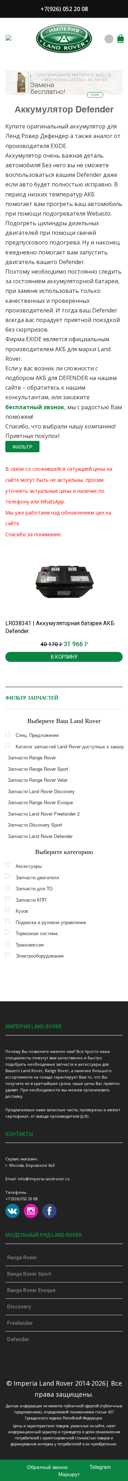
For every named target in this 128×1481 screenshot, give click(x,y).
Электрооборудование (40, 955)
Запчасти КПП (31, 899)
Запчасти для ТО (34, 888)
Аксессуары (29, 866)
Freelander (20, 1323)
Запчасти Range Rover (32, 757)
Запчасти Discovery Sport (35, 824)
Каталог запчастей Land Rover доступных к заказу (70, 746)
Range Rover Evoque (31, 1290)
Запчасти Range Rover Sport (38, 768)
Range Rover (22, 1257)
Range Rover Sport (29, 1274)
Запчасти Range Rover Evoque (40, 802)
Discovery (19, 1306)
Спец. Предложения (37, 735)
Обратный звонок (47, 1466)
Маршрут (68, 1473)
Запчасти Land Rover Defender (40, 836)
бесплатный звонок (34, 407)
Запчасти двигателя (37, 877)
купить (95, 95)
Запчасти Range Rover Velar (38, 779)
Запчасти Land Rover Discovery (41, 791)
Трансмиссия (30, 944)
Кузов (22, 910)
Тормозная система (37, 933)
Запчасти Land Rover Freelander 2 (44, 813)
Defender (18, 1339)
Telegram (99, 1466)
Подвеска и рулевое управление (51, 922)
